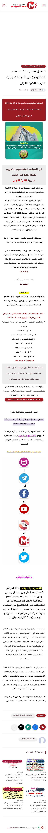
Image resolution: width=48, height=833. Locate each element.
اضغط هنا (24, 272)
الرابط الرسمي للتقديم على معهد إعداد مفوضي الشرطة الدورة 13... (35, 778)
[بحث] (4, 5)
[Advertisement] (24, 39)
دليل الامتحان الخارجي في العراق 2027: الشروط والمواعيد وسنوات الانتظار (13, 806)
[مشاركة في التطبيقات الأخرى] (14, 727)
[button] (35, 727)
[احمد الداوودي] (24, 5)
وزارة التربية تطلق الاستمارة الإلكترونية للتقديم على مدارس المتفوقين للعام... (38, 807)
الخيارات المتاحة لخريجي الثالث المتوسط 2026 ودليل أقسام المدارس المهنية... (14, 779)
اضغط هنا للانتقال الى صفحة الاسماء (24, 400)
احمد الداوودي (36, 90)
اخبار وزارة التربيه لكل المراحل (33, 66)
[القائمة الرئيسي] (44, 5)
